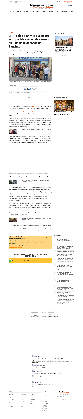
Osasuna (38, 11)
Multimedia (64, 11)
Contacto (46, 393)
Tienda (45, 410)
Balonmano (34, 394)
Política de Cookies (47, 397)
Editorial (11, 406)
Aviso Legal (46, 403)
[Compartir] (25, 89)
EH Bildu (12, 92)
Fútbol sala (34, 396)
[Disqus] (52, 336)
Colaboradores (23, 394)
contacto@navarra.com (15, 247)
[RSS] (67, 394)
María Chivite (20, 92)
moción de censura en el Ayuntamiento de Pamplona (34, 112)
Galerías (33, 405)
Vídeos (33, 406)
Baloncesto (23, 404)
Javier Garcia (27, 92)
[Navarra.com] (41, 5)
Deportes (22, 401)
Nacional (51, 11)
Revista (57, 11)
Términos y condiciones (47, 312)
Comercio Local (32, 240)
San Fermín (12, 11)
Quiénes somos (47, 391)
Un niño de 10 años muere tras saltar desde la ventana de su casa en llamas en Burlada (64, 240)
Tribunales (12, 399)
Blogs (22, 396)
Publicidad (46, 395)
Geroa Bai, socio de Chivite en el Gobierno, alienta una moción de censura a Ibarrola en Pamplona (36, 130)
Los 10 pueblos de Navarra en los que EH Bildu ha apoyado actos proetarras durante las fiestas (65, 260)
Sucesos (11, 397)
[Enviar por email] (33, 89)
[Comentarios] (35, 89)
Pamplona (25, 11)
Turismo (45, 408)
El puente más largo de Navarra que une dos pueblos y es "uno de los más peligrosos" (35, 181)
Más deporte (34, 397)
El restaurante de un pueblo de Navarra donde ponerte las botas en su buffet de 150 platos (63, 113)
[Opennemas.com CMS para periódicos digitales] (63, 397)
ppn (16, 92)
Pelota (22, 406)
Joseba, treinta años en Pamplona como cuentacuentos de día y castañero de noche (36, 219)
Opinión (32, 11)
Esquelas (71, 11)
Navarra (19, 11)
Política (11, 396)
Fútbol (22, 403)
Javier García (35, 106)
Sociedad (11, 400)
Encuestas (23, 397)
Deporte (44, 11)
